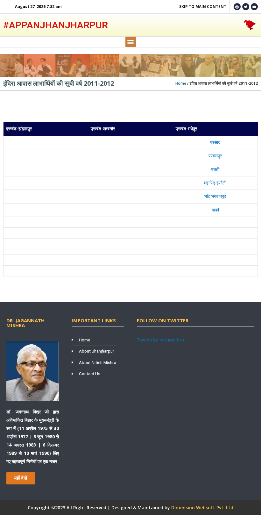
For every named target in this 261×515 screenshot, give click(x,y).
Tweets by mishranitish (160, 339)
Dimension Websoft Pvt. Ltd (202, 507)
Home (180, 83)
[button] (130, 42)
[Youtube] (254, 6)
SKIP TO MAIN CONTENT (202, 6)
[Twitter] (245, 6)
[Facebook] (237, 6)
